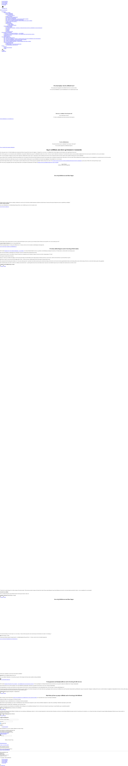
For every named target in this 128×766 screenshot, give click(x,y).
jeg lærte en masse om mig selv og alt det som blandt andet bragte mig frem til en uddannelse (67, 160)
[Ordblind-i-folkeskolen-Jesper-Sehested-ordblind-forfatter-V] (10, 662)
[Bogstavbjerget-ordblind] (64, 578)
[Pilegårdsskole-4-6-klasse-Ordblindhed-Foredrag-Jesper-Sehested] (64, 296)
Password (1, 721)
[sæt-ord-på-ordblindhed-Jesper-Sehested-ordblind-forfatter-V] (10, 200)
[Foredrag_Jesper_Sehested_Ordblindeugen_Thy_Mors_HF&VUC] (64, 497)
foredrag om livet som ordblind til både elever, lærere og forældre (48, 162)
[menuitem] (65, 21)
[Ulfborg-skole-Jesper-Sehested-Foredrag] (64, 417)
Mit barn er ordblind (7, 12)
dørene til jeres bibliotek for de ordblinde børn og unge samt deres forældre (25, 697)
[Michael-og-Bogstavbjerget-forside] (10, 230)
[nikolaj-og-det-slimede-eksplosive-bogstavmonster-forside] (10, 624)
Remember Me (3, 723)
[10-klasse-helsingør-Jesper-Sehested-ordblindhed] (64, 538)
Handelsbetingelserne (3, 743)
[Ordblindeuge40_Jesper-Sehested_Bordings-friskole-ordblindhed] (64, 336)
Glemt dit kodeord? (5, 726)
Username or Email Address (4, 719)
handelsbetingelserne (3, 733)
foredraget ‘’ (19, 683)
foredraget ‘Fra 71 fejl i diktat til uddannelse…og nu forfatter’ (14, 250)
